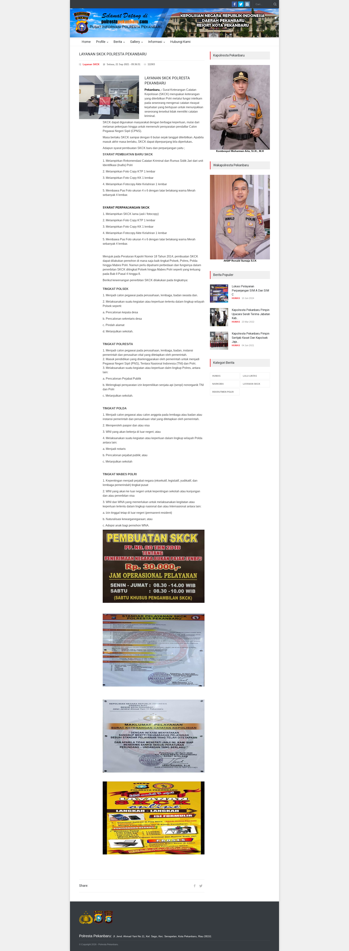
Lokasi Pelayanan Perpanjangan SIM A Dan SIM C (250, 290)
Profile (100, 42)
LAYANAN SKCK (251, 384)
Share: (83, 885)
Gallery (135, 42)
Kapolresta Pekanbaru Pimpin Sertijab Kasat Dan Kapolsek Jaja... (250, 337)
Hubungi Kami (180, 42)
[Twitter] (241, 4)
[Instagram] (247, 4)
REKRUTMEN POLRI (223, 392)
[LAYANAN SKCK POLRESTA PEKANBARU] (109, 97)
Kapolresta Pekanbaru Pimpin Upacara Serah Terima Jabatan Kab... (251, 314)
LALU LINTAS (250, 376)
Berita (118, 42)
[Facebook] (234, 4)
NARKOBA (218, 384)
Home (86, 42)
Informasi (155, 42)
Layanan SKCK (91, 64)
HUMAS (236, 298)
